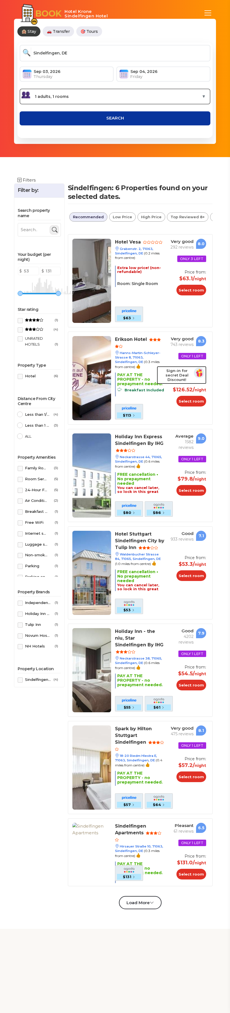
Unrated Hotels (41, 341)
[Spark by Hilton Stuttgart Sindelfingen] (91, 767)
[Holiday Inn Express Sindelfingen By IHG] (91, 475)
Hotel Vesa (128, 242)
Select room (191, 290)
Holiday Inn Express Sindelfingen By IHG (139, 440)
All (28, 436)
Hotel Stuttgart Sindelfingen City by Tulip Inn (139, 540)
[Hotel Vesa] (91, 280)
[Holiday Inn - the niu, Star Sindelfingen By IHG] (91, 669)
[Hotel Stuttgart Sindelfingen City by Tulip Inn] (91, 572)
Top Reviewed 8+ (188, 217)
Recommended (88, 217)
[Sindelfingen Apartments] (91, 829)
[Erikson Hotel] (91, 377)
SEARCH (115, 118)
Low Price (122, 217)
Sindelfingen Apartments (130, 829)
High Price (151, 217)
